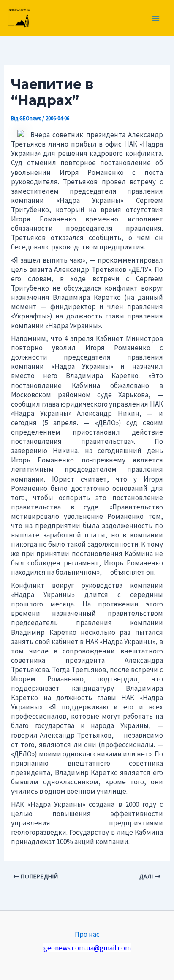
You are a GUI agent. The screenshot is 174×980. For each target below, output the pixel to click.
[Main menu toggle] (156, 18)
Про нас (87, 934)
